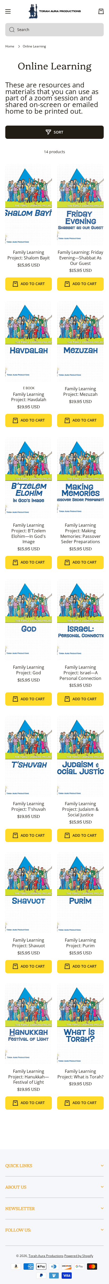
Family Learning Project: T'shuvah (28, 806)
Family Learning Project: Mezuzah (80, 391)
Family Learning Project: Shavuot (28, 943)
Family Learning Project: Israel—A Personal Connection (80, 673)
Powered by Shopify (78, 1256)
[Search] (10, 29)
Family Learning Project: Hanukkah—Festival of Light (28, 1077)
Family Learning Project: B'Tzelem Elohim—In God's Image (28, 533)
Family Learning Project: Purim (80, 943)
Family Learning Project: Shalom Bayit (28, 255)
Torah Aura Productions (46, 1256)
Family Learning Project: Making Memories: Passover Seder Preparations (80, 533)
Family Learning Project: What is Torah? (80, 1074)
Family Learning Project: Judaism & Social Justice (80, 809)
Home (9, 46)
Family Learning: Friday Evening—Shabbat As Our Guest (80, 258)
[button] (101, 11)
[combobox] (54, 29)
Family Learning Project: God (28, 670)
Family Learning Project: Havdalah (28, 397)
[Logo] (54, 11)
